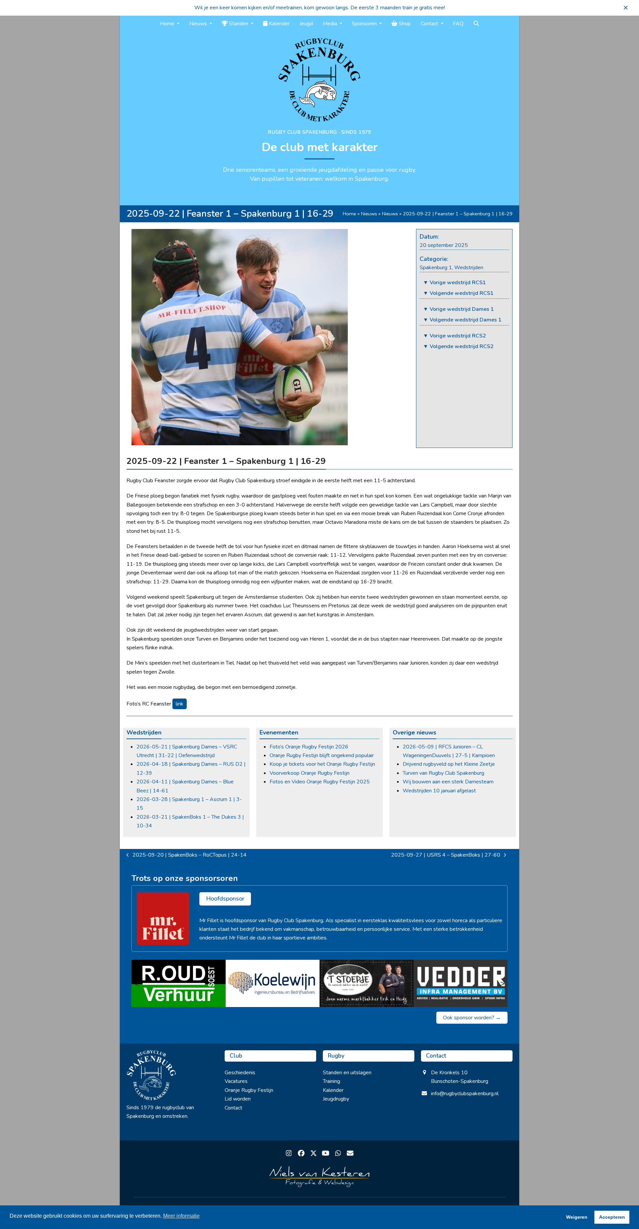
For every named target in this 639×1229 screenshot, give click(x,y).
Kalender (333, 1090)
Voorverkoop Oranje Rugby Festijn (309, 773)
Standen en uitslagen (347, 1072)
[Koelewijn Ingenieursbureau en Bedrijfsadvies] (273, 983)
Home (349, 213)
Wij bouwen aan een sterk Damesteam (448, 781)
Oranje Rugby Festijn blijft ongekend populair (322, 755)
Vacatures (236, 1081)
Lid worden (238, 1099)
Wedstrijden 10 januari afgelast (439, 790)
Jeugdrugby (336, 1099)
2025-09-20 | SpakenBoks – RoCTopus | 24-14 (186, 855)
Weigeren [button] (576, 1217)
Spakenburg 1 (436, 267)
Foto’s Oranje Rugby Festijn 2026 (309, 746)
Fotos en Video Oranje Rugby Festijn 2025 (320, 781)
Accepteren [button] (612, 1217)
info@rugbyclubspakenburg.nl (465, 1093)
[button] (625, 7)
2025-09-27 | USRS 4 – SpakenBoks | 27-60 (445, 855)
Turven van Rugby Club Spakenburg (443, 773)
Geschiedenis (240, 1072)
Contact (233, 1108)
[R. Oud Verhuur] (178, 983)
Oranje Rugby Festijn (249, 1090)
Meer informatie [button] (181, 1216)
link (179, 704)
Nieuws (369, 213)
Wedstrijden (468, 267)
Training (331, 1081)
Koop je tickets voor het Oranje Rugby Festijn (322, 764)
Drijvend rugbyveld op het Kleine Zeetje (449, 764)
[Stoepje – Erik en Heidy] (367, 983)
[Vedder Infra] (461, 983)
